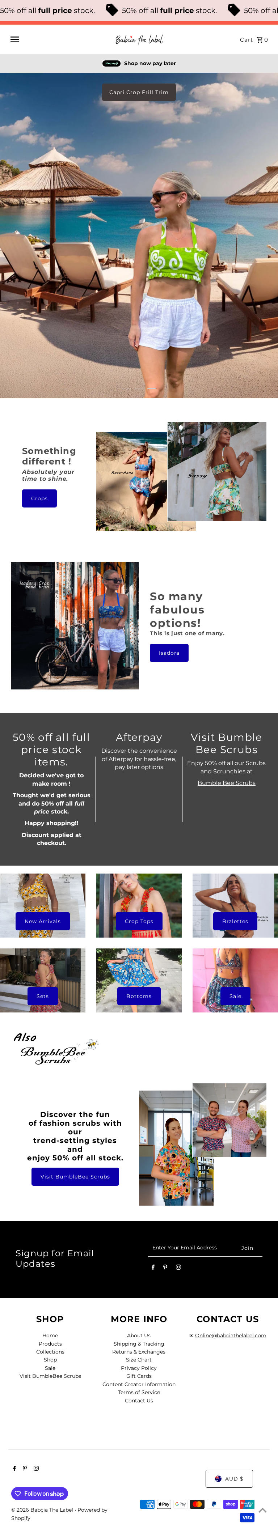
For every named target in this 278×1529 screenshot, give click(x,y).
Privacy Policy (139, 1368)
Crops (39, 498)
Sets (43, 996)
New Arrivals (43, 921)
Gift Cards (139, 1376)
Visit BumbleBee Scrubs (75, 1176)
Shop (50, 1359)
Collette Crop (139, 92)
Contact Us (139, 1400)
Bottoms (139, 996)
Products (50, 1344)
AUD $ (234, 1478)
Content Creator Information (139, 1384)
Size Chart (139, 1359)
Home (50, 1335)
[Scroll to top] (262, 1510)
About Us (139, 1335)
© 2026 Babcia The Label (43, 1510)
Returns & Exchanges (138, 1352)
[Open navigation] (59, 39)
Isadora (169, 653)
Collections (50, 1352)
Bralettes (235, 921)
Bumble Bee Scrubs (227, 783)
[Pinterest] (165, 1269)
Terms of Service (139, 1392)
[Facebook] (153, 1269)
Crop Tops (139, 921)
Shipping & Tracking (139, 1344)
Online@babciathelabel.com (230, 1335)
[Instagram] (178, 1269)
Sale (235, 996)
